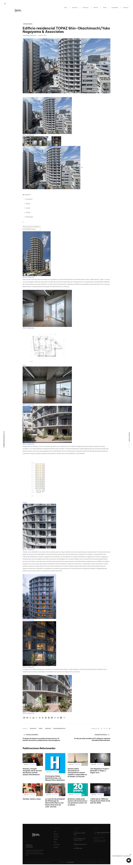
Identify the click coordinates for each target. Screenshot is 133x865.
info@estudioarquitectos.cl (80, 844)
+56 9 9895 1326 (78, 848)
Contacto (124, 7)
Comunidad (113, 7)
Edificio (40, 728)
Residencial (48, 728)
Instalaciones (27, 23)
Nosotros (73, 7)
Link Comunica (70, 862)
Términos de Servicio (91, 862)
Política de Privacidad (80, 862)
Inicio (65, 7)
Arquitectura (33, 728)
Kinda (103, 7)
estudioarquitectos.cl (102, 862)
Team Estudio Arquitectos (29, 35)
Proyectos (84, 7)
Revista (94, 7)
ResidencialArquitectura (59, 728)
